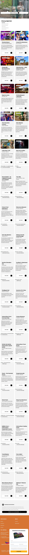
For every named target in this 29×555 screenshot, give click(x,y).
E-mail (11, 540)
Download (19, 551)
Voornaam (12, 544)
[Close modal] (27, 530)
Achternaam (21, 544)
